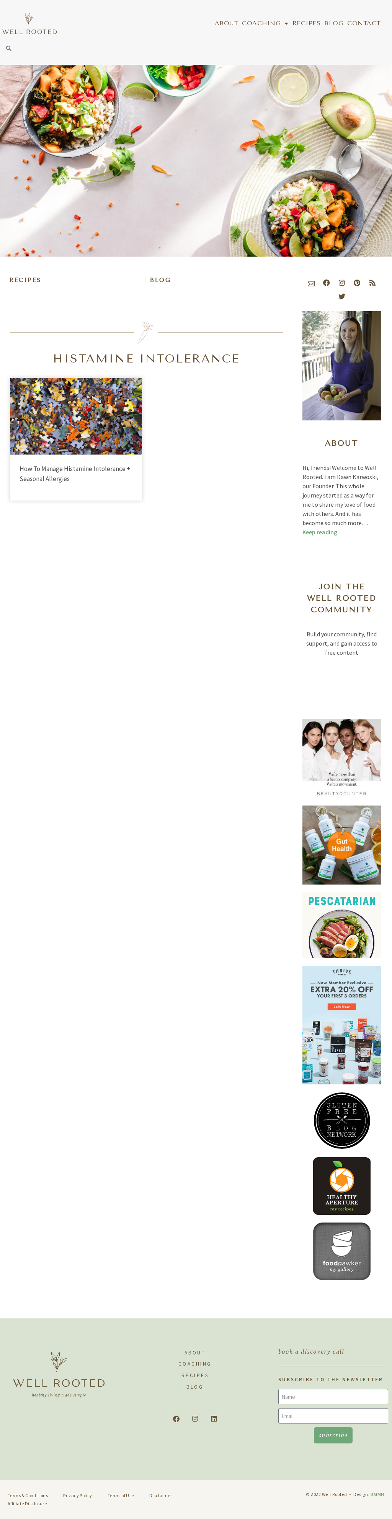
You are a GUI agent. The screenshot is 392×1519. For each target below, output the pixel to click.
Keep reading (319, 532)
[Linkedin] (213, 1418)
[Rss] (372, 283)
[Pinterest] (357, 283)
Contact (364, 23)
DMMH (377, 1494)
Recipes (306, 23)
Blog (333, 23)
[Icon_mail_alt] (311, 283)
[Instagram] (342, 283)
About (226, 23)
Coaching (261, 23)
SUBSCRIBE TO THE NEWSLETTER (330, 1379)
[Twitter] (342, 296)
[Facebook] (326, 283)
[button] (8, 48)
